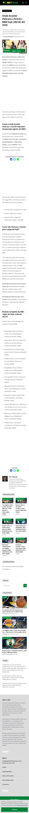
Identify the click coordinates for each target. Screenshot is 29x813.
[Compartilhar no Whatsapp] (18, 159)
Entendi (14, 809)
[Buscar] (26, 2)
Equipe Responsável (7, 771)
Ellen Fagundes (8, 36)
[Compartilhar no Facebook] (11, 159)
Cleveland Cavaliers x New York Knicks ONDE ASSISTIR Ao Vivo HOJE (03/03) (21, 548)
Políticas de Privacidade (8, 776)
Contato (4, 767)
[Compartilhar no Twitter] (14, 159)
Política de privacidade (22, 805)
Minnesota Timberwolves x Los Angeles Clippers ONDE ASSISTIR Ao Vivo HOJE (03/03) (7, 549)
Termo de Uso (5, 784)
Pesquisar (25, 585)
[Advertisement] (14, 94)
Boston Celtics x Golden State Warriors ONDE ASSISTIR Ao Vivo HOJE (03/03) (7, 529)
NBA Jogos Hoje (7, 11)
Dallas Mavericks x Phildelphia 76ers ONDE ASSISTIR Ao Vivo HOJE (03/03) (21, 528)
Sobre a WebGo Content (7, 780)
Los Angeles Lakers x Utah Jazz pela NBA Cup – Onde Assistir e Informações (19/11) (7, 509)
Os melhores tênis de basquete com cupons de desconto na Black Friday (12, 611)
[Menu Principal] (22, 2)
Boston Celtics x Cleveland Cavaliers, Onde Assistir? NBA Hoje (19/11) (21, 508)
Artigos (5, 597)
